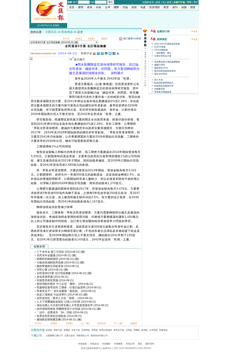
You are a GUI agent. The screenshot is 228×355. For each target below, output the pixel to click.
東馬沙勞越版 (105, 330)
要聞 (80, 7)
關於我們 (150, 344)
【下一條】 (118, 323)
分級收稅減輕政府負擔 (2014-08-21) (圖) (60, 262)
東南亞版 (58, 330)
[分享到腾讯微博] (98, 53)
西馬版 (94, 330)
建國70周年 (159, 65)
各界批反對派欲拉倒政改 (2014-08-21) (59, 316)
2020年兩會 (160, 47)
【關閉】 (104, 38)
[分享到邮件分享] (110, 53)
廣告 (140, 344)
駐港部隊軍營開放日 (163, 83)
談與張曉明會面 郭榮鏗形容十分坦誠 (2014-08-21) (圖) (69, 308)
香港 (89, 7)
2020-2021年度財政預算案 (167, 44)
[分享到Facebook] (114, 53)
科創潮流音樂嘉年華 (163, 86)
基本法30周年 (160, 74)
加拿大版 (75, 330)
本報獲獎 (118, 344)
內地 (98, 7)
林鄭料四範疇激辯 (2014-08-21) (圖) (58, 259)
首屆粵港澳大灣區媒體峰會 (167, 62)
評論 (125, 7)
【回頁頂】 (101, 323)
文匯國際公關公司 (54, 335)
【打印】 (66, 38)
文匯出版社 (69, 335)
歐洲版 (144, 330)
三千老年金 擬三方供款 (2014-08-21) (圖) (61, 251)
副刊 (175, 7)
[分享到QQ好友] (106, 53)
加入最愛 (167, 2)
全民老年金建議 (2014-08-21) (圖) (56, 255)
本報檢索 (82, 344)
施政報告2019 (161, 68)
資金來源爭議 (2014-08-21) (52, 276)
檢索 (158, 2)
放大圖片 (79, 59)
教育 (166, 7)
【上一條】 (85, 323)
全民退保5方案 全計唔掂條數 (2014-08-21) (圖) (64, 273)
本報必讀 (94, 344)
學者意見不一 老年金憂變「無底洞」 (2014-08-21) (66, 291)
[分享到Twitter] (118, 53)
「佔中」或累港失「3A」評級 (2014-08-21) (62, 312)
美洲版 (49, 330)
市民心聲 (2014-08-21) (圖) (52, 269)
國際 (116, 7)
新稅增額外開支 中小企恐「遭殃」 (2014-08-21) (65, 283)
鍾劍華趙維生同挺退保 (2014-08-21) (58, 266)
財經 (134, 7)
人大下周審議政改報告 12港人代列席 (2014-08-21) (66, 301)
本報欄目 (106, 344)
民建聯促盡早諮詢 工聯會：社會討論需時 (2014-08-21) (69, 287)
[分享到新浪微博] (94, 53)
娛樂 (184, 7)
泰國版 (67, 330)
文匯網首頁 (148, 2)
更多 (195, 31)
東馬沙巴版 (118, 330)
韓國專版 (163, 330)
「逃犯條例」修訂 (162, 53)
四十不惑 (158, 80)
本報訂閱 (130, 344)
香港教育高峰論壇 (162, 92)
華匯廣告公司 (82, 335)
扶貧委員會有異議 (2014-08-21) (55, 280)
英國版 (136, 330)
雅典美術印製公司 (99, 335)
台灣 (107, 7)
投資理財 (154, 7)
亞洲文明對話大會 (162, 56)
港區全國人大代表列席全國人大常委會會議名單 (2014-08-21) (72, 305)
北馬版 (129, 330)
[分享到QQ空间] (102, 53)
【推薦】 (91, 38)
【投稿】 (78, 38)
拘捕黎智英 (159, 89)
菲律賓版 (85, 330)
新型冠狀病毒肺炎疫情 (165, 71)
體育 (193, 7)
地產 (143, 7)
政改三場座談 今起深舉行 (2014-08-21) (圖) (62, 294)
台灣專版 (153, 330)
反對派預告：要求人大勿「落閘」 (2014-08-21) (64, 298)
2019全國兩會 (161, 50)
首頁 (71, 7)
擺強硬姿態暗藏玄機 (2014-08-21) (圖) (59, 319)
